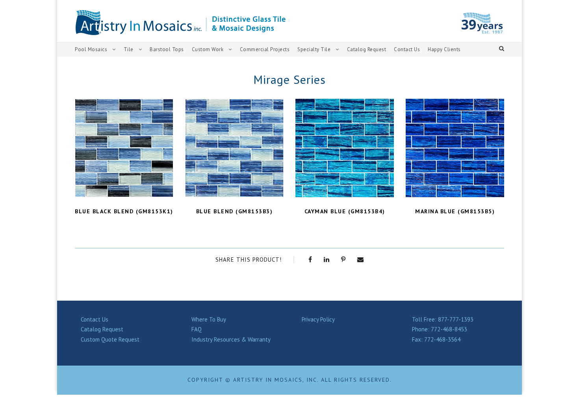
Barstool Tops (167, 49)
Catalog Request (366, 49)
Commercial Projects (265, 49)
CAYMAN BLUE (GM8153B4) (344, 211)
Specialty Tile (313, 49)
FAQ (196, 329)
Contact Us (407, 49)
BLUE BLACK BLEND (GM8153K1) (124, 211)
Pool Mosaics (91, 49)
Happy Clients (444, 49)
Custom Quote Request (110, 339)
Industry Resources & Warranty (231, 339)
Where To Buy (208, 319)
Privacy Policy (318, 319)
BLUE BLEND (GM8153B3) (234, 211)
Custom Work (208, 49)
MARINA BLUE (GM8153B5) (455, 211)
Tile (129, 49)
